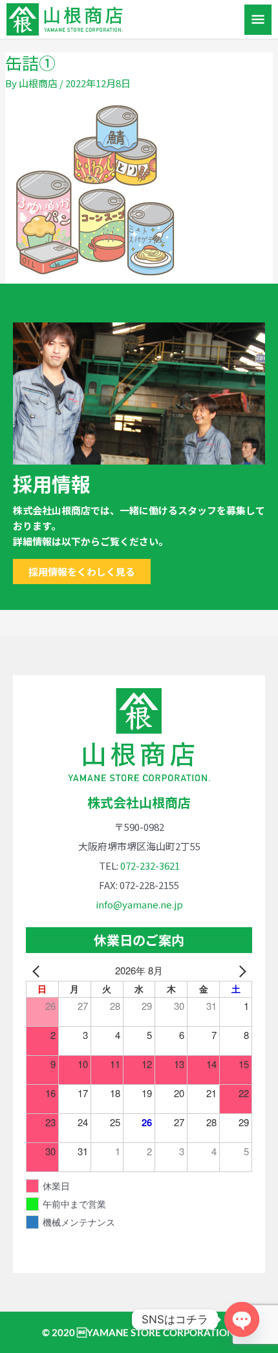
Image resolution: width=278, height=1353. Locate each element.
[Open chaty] (241, 1319)
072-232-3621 (150, 865)
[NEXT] (240, 970)
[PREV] (38, 970)
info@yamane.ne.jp (139, 904)
